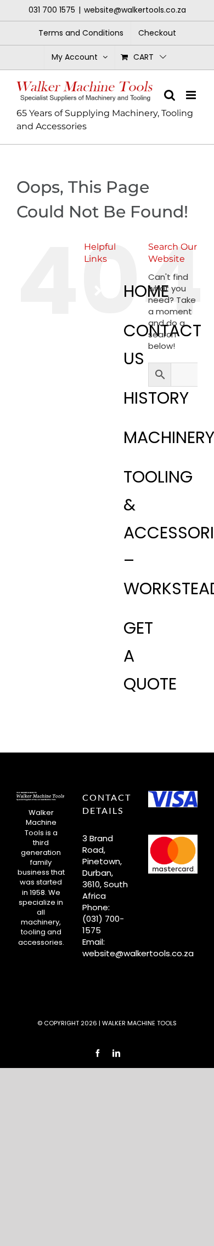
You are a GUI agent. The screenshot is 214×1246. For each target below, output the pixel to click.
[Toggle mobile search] (169, 95)
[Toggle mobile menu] (192, 95)
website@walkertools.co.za (135, 9)
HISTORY (156, 398)
